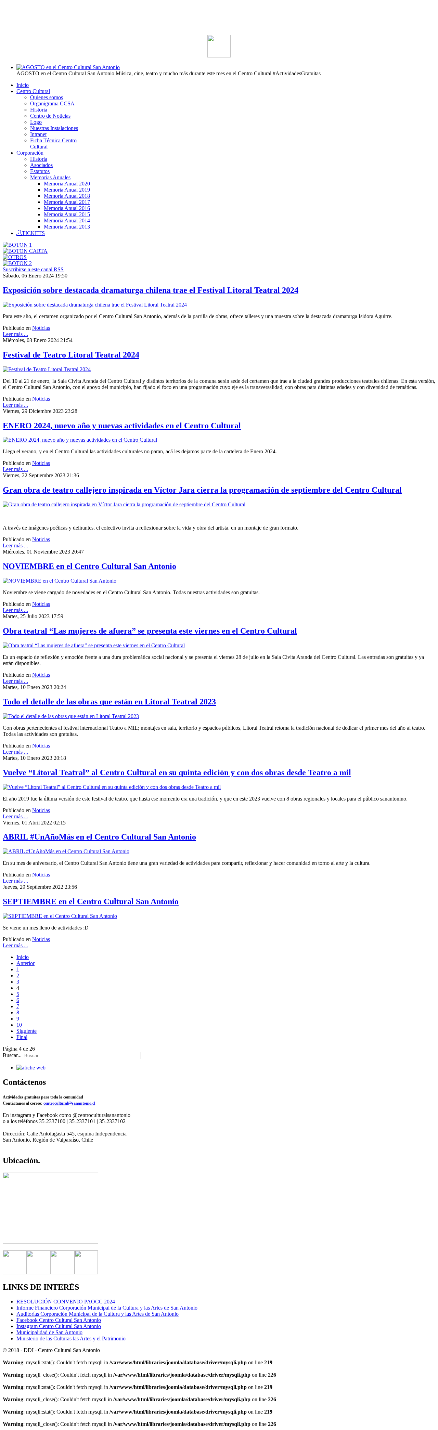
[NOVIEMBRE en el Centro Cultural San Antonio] (59, 581)
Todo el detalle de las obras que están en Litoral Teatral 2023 (109, 701)
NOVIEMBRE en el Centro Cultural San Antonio (89, 566)
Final (21, 1037)
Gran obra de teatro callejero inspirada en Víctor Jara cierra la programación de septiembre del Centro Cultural (202, 489)
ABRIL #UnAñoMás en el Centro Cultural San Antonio (99, 836)
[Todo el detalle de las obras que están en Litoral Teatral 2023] (71, 716)
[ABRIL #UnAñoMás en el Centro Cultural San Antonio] (66, 851)
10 (19, 1025)
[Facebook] (14, 1272)
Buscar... (12, 1055)
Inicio (22, 957)
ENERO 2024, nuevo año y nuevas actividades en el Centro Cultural (122, 425)
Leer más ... (15, 334)
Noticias (41, 328)
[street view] (50, 1242)
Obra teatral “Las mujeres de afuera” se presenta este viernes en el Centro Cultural (150, 630)
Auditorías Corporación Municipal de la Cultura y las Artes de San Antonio (97, 1314)
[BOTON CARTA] (25, 251)
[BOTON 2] (17, 263)
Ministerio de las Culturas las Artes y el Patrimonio (71, 1338)
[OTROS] (15, 257)
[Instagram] (62, 1272)
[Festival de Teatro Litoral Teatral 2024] (47, 369)
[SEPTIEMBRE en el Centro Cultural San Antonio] (60, 916)
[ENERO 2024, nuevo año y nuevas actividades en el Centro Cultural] (80, 440)
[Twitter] (38, 1272)
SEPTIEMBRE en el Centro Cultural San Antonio (91, 901)
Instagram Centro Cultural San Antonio (58, 1326)
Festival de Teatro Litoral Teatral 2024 (71, 354)
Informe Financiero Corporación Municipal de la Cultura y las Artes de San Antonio (106, 1308)
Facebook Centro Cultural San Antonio (58, 1320)
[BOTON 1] (17, 245)
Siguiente (26, 1031)
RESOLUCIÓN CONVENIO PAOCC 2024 (65, 1301)
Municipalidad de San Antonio (49, 1332)
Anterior (25, 963)
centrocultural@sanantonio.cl (69, 1103)
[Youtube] (86, 1272)
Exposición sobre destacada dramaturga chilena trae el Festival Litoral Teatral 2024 (150, 290)
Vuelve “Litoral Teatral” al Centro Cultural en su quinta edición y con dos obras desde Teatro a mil (177, 772)
